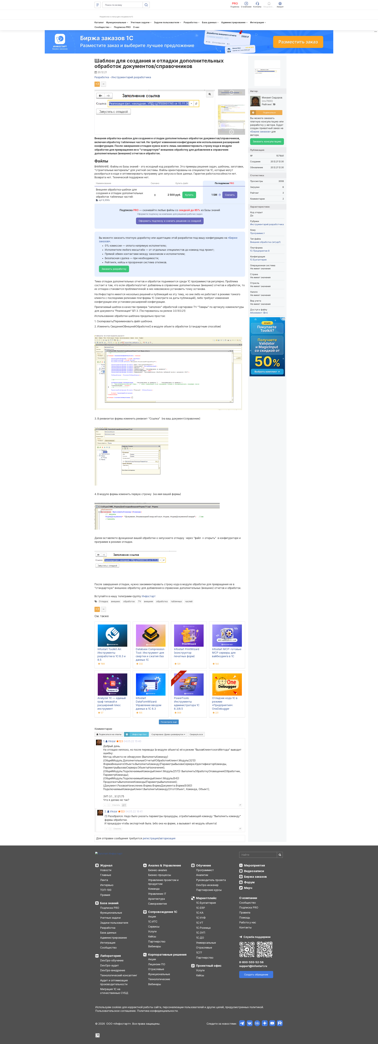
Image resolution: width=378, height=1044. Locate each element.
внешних (115, 601)
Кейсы (152, 936)
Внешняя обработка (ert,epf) (265, 242)
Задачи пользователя (114, 922)
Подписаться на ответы (109, 734)
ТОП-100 (105, 889)
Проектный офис (208, 965)
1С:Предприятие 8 (259, 250)
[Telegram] (242, 1023)
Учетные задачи (110, 917)
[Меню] (97, 5)
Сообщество (108, 947)
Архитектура (156, 898)
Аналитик (202, 875)
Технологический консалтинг (118, 975)
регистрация (151, 838)
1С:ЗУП (200, 932)
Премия (105, 894)
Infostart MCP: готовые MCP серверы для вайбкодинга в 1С (226, 653)
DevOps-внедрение (112, 970)
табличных (176, 601)
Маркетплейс (206, 898)
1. (104, 741)
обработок (129, 601)
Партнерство (156, 941)
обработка (162, 601)
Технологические (159, 979)
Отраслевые (156, 969)
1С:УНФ (201, 917)
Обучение (203, 865)
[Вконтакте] (250, 1023)
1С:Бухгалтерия (206, 902)
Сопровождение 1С (162, 912)
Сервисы (153, 926)
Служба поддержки (257, 936)
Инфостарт (149, 596)
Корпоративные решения (167, 954)
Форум (249, 882)
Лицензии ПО (156, 964)
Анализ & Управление (164, 865)
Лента (104, 880)
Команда (153, 888)
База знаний (109, 903)
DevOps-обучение (111, 960)
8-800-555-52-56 (251, 962)
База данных (108, 932)
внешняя (148, 601)
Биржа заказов (255, 876)
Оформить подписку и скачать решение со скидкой (170, 220)
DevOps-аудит (109, 965)
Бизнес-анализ (157, 870)
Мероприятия (254, 865)
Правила (244, 912)
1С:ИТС (152, 921)
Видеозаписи (254, 871)
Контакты (245, 927)
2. (106, 811)
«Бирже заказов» (260, 131)
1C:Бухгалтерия (258, 259)
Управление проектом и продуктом (163, 881)
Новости (105, 870)
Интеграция (107, 942)
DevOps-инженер (207, 885)
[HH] (257, 1023)
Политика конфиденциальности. (157, 1010)
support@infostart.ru (253, 966)
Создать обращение (256, 974)
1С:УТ (199, 922)
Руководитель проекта (211, 880)
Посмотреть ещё (169, 722)
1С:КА (199, 912)
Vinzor (112, 741)
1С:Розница (203, 927)
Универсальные (206, 942)
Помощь (244, 917)
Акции (152, 916)
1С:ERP (200, 907)
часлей (188, 601)
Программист (257, 233)
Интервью (106, 885)
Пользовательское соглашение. (115, 1010)
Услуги (152, 931)
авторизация (167, 838)
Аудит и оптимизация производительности (114, 982)
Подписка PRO (109, 907)
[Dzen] (265, 1023)
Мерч (248, 888)
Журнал (106, 865)
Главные (105, 875)
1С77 (199, 952)
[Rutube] (280, 1023)
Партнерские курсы (209, 889)
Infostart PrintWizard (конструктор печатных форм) (186, 653)
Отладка (103, 601)
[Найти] (280, 855)
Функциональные (111, 912)
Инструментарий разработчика (267, 224)
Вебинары (154, 946)
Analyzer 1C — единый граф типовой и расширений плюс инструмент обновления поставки (111, 705)
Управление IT (157, 893)
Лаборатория (110, 956)
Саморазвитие (157, 903)
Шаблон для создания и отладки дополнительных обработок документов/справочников (159, 63)
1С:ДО (200, 937)
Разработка (107, 927)
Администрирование (113, 937)
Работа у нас (247, 922)
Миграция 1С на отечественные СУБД (114, 991)
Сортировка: (167, 734)
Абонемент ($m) (259, 312)
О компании (248, 898)
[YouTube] (272, 1023)
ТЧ (139, 601)
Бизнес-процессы (159, 875)
